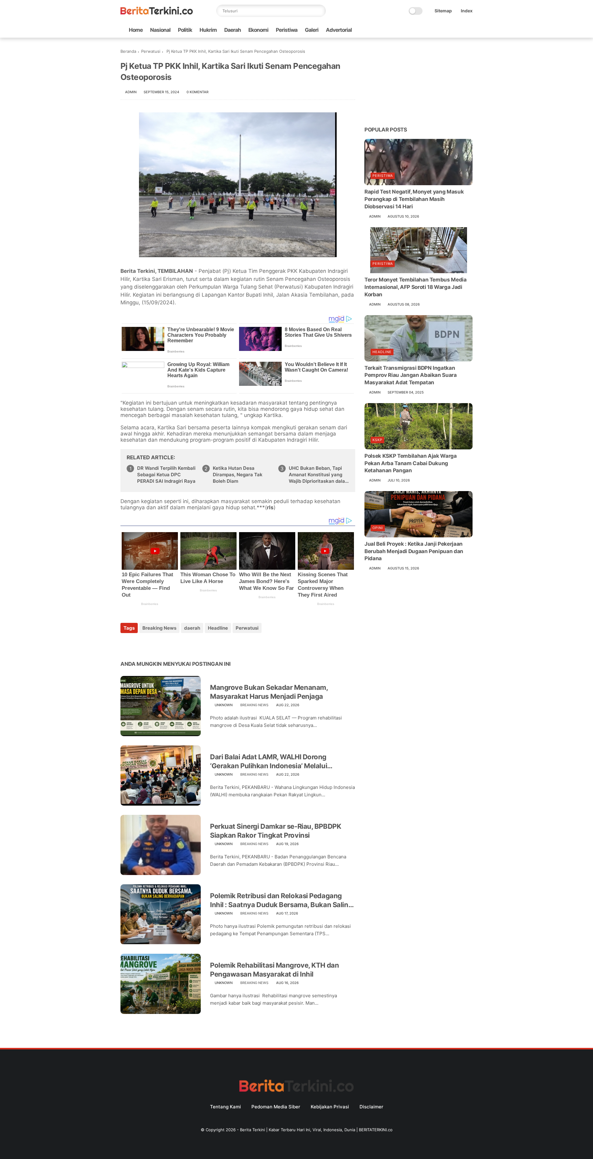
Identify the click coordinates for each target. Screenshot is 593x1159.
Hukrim (208, 30)
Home (136, 30)
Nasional (160, 30)
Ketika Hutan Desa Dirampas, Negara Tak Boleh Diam (238, 474)
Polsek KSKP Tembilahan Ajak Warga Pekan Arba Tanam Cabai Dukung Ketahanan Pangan (410, 463)
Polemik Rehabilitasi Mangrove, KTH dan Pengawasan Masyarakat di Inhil (274, 969)
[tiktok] (449, 30)
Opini (377, 528)
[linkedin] (175, 644)
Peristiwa (286, 30)
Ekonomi (258, 30)
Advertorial (339, 30)
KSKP (377, 440)
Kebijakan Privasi (330, 1107)
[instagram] (459, 30)
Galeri (311, 30)
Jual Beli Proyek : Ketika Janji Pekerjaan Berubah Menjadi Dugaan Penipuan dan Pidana (413, 551)
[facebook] (420, 30)
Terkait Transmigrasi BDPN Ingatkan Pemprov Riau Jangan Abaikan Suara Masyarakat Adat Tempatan (410, 375)
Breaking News (159, 628)
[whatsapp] (439, 30)
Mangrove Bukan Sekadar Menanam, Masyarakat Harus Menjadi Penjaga (269, 691)
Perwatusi (150, 51)
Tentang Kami (225, 1107)
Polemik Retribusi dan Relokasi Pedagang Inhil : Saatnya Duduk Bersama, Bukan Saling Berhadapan (281, 900)
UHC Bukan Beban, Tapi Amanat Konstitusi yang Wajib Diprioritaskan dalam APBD (319, 474)
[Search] (319, 11)
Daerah (232, 30)
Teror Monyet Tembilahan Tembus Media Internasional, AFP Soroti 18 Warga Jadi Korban (415, 287)
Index (467, 10)
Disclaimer (371, 1107)
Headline (218, 628)
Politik (185, 30)
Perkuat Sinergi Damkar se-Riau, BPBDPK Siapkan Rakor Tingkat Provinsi (275, 830)
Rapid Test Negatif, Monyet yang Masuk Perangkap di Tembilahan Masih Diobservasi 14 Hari (414, 199)
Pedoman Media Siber (275, 1107)
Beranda (128, 51)
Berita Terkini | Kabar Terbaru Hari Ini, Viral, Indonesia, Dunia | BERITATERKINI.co (316, 1129)
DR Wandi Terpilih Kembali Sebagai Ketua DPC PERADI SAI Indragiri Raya (166, 474)
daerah (192, 628)
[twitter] (429, 30)
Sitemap (443, 10)
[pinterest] (163, 644)
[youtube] (469, 30)
